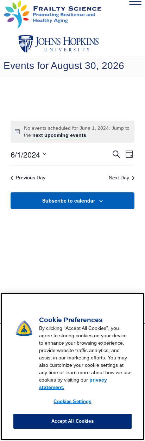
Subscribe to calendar (68, 200)
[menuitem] (115, 14)
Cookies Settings (72, 401)
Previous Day (30, 177)
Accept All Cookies (72, 421)
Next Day (119, 177)
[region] (72, 366)
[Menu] (131, 14)
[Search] (115, 14)
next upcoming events (59, 135)
